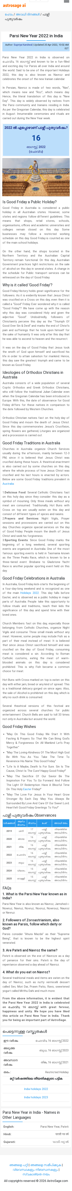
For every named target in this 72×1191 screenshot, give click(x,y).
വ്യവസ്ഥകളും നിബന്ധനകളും (36, 1169)
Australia (8, 483)
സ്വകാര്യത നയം (36, 1174)
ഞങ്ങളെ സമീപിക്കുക (45, 1165)
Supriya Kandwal (23, 44)
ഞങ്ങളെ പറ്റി (18, 1165)
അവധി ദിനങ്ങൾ (28, 14)
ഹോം (9, 14)
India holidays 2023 (36, 1097)
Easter (27, 789)
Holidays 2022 (29, 593)
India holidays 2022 (36, 1089)
